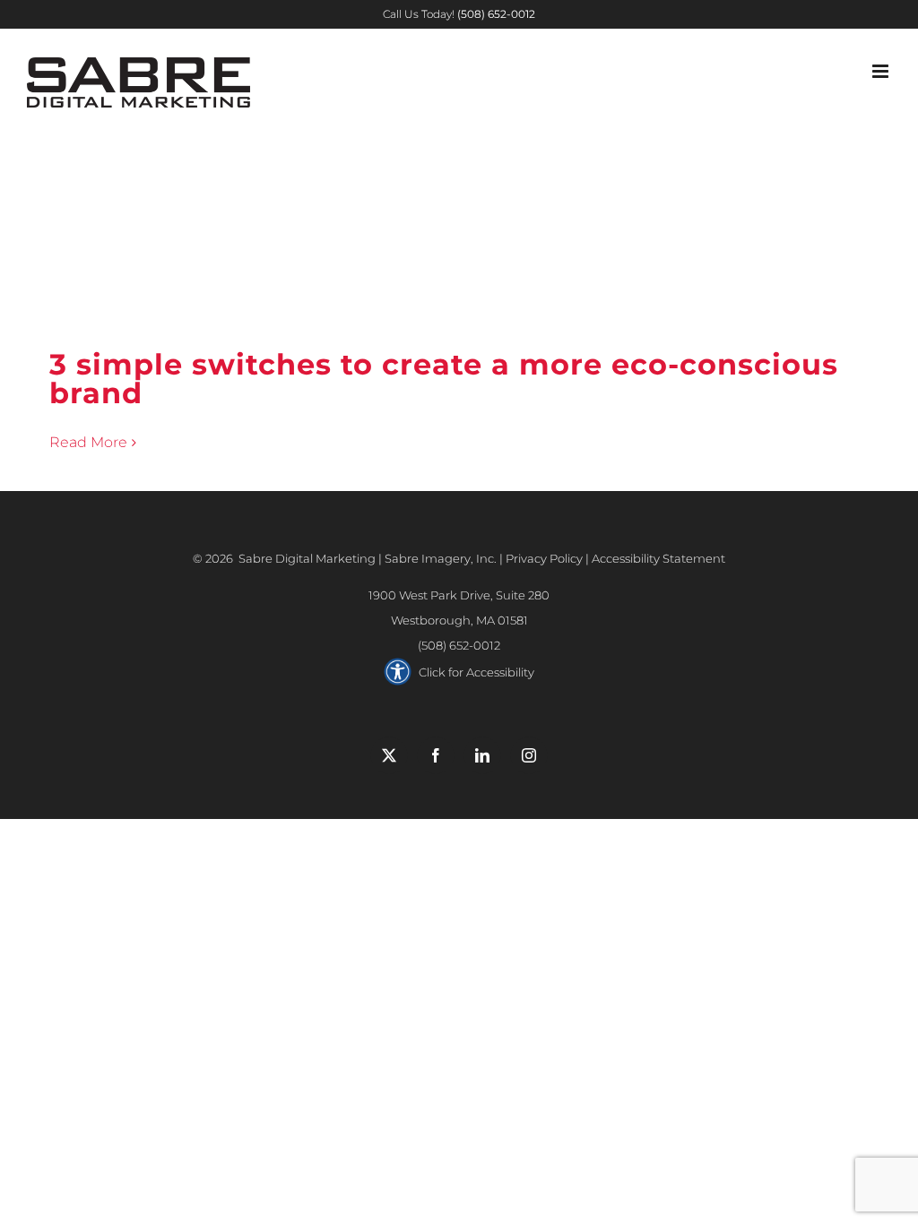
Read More (88, 442)
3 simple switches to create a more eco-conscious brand (459, 307)
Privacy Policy (544, 558)
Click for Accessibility (476, 672)
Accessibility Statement (658, 558)
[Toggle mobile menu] (881, 71)
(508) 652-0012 (459, 645)
